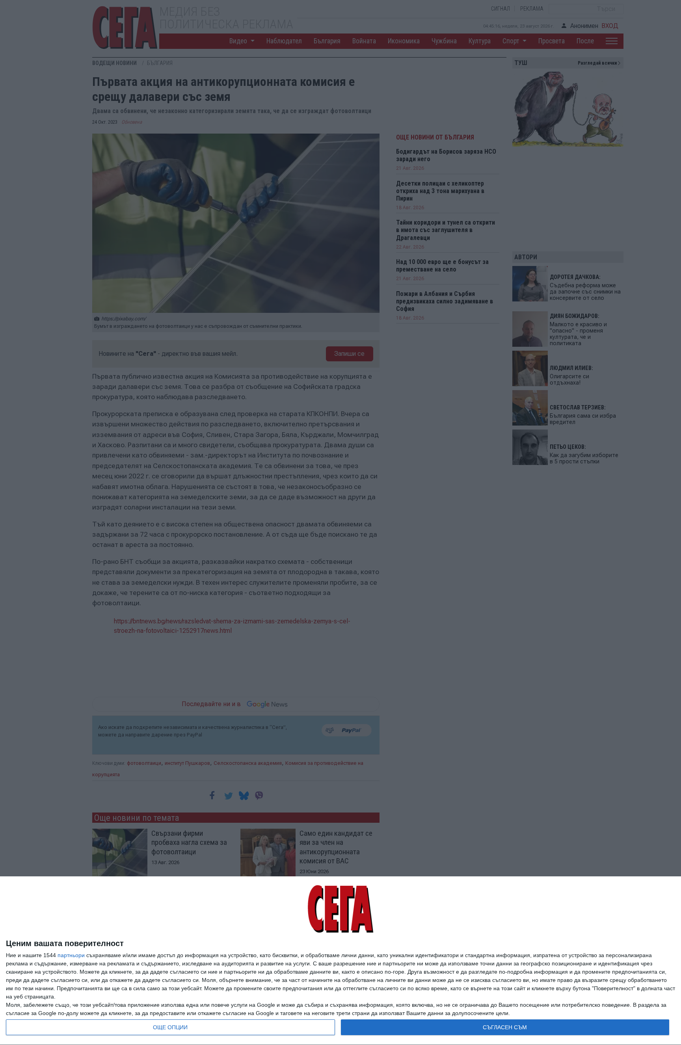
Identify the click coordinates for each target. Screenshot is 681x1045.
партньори (71, 955)
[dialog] (340, 961)
